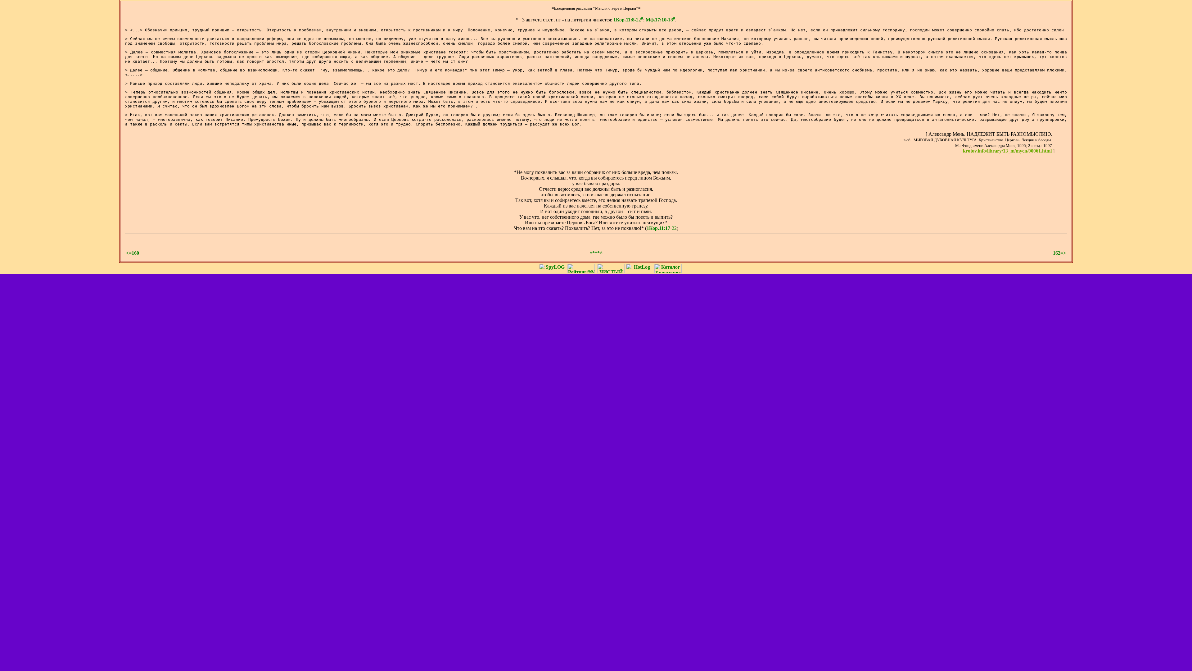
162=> (1059, 253)
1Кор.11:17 (658, 228)
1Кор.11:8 (623, 19)
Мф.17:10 (656, 19)
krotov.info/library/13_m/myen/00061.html (1007, 150)
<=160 (132, 253)
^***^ (596, 253)
